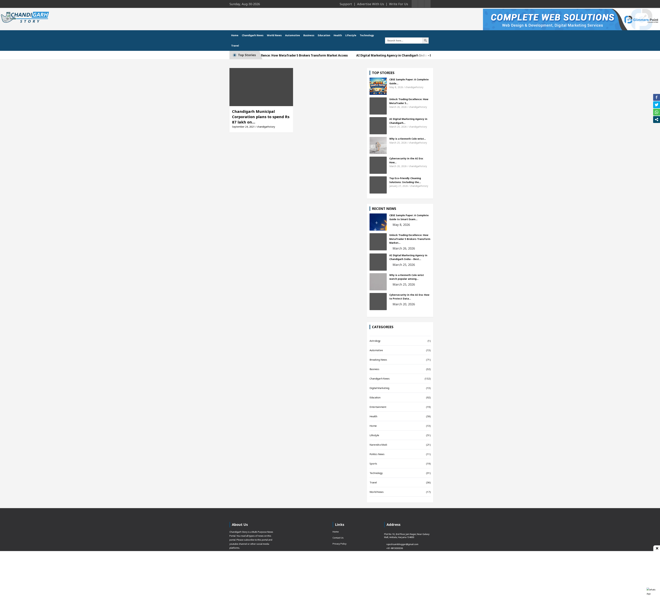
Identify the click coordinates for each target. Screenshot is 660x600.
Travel (235, 45)
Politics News (377, 454)
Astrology (375, 340)
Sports (373, 463)
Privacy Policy (339, 543)
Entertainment (378, 407)
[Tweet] (656, 104)
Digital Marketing (379, 388)
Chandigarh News (252, 35)
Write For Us (398, 4)
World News (274, 35)
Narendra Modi (378, 444)
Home (234, 35)
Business (308, 35)
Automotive (292, 35)
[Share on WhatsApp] (656, 112)
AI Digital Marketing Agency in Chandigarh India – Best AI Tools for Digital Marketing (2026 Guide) (403, 55)
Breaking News (378, 359)
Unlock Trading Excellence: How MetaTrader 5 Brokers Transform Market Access (266, 55)
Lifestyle (350, 35)
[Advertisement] (306, 547)
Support (346, 4)
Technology (367, 35)
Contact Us (338, 537)
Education (324, 35)
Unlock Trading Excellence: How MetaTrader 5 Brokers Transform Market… (409, 238)
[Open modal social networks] (656, 119)
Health (338, 35)
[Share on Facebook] (656, 97)
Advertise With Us (370, 4)
